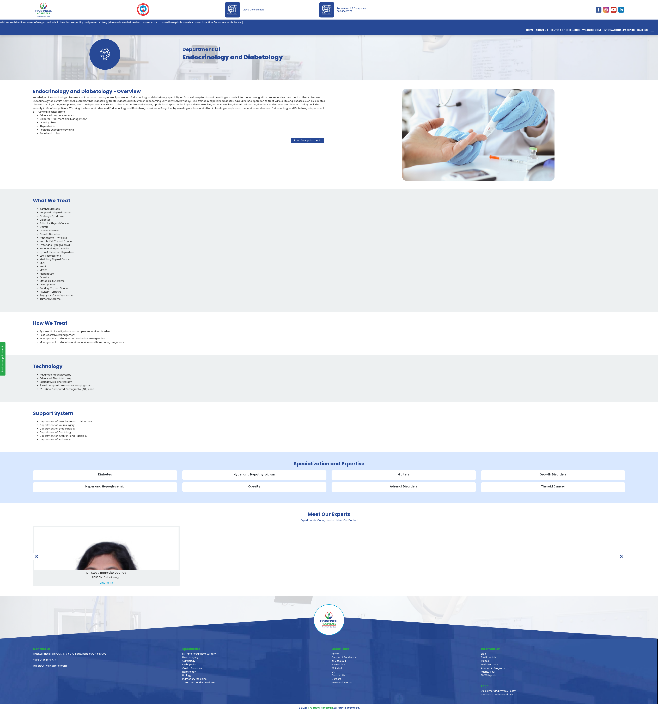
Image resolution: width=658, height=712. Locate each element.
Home (529, 30)
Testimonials (488, 657)
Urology (186, 675)
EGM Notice (338, 664)
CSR (334, 671)
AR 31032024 (339, 661)
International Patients (619, 30)
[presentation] (36, 556)
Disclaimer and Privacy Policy (498, 691)
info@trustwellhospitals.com (50, 665)
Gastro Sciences (192, 668)
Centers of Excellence (565, 30)
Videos (485, 661)
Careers (642, 30)
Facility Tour (488, 671)
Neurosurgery (190, 657)
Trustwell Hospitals (320, 707)
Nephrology (189, 671)
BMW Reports (489, 675)
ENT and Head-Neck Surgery (199, 653)
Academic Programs (493, 668)
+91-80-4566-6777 (44, 659)
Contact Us (338, 675)
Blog (483, 653)
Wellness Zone (591, 30)
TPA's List (337, 668)
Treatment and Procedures (198, 682)
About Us (542, 30)
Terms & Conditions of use (497, 694)
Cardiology (188, 661)
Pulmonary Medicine (194, 679)
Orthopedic (189, 664)
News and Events (342, 682)
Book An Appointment (307, 140)
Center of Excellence (344, 657)
